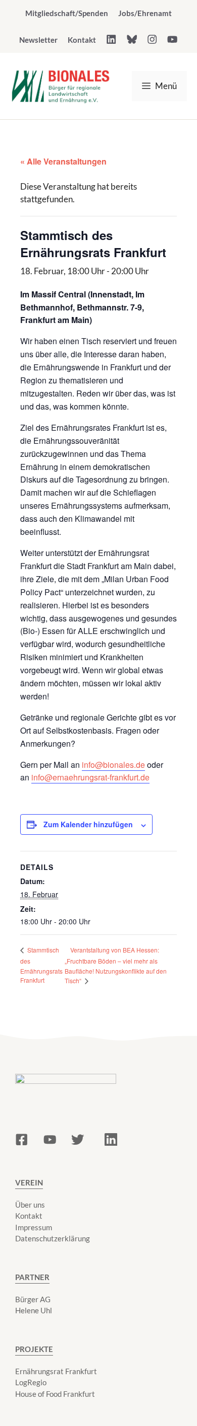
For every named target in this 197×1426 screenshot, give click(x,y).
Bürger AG (33, 1299)
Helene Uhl (33, 1310)
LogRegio (30, 1382)
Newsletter (38, 39)
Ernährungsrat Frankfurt (56, 1371)
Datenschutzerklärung (52, 1238)
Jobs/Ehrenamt (145, 13)
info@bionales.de (113, 764)
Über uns (30, 1204)
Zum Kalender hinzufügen (88, 824)
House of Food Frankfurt (55, 1393)
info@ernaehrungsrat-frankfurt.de (90, 777)
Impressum (33, 1227)
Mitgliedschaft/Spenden (66, 13)
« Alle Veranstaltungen (63, 161)
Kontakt (82, 39)
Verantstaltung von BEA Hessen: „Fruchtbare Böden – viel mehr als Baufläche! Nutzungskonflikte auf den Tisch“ (116, 965)
